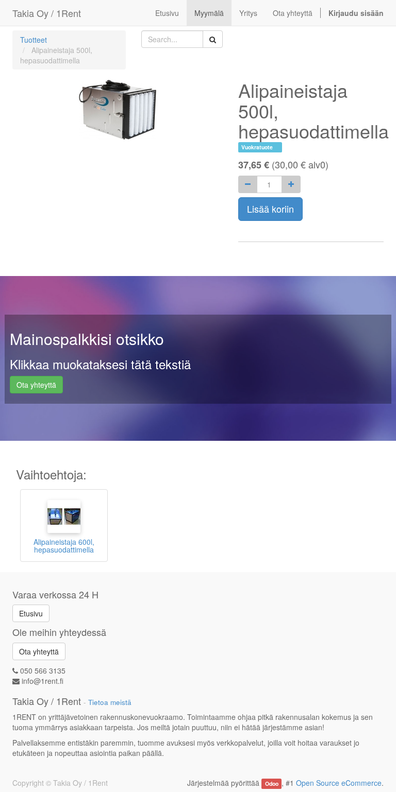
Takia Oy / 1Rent (46, 13)
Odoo (271, 783)
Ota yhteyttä (36, 385)
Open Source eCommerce (339, 783)
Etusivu (31, 613)
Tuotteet (33, 40)
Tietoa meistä (109, 702)
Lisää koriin (270, 208)
